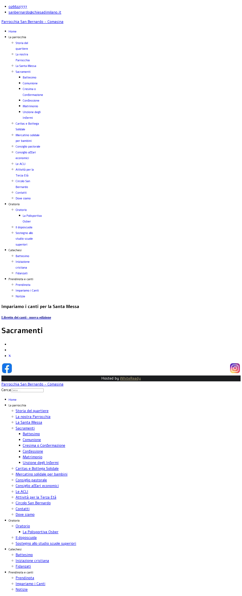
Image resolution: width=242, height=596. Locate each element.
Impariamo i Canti (27, 291)
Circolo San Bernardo (33, 502)
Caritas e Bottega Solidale (37, 468)
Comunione (30, 83)
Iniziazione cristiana (32, 560)
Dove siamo (23, 198)
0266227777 (18, 6)
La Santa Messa (26, 66)
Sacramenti (23, 72)
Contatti (21, 193)
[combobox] (27, 390)
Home (12, 31)
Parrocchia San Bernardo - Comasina (32, 21)
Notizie (20, 296)
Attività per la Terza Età (36, 497)
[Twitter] (10, 355)
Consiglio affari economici (37, 485)
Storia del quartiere (32, 410)
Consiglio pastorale (28, 147)
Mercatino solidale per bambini (41, 474)
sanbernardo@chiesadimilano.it (35, 12)
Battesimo (29, 77)
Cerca (6, 389)
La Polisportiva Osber (40, 531)
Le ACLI (21, 164)
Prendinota (23, 285)
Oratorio (21, 210)
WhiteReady (130, 378)
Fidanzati (21, 273)
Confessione (31, 101)
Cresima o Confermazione (44, 445)
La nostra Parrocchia (33, 416)
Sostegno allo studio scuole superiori (24, 239)
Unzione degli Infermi (41, 462)
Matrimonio (30, 106)
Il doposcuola (24, 227)
